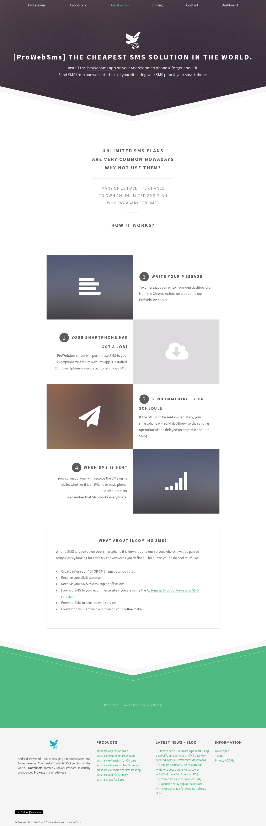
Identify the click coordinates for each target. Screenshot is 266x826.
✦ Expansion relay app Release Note (179, 784)
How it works (119, 5)
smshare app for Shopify (112, 774)
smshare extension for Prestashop (119, 770)
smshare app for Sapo (110, 779)
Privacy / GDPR (224, 760)
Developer (222, 751)
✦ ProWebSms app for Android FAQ (178, 779)
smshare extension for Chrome (116, 760)
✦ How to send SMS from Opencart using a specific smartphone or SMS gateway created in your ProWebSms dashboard (182, 755)
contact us (156, 705)
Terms (219, 755)
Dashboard (230, 5)
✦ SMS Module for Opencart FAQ (177, 774)
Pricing (157, 5)
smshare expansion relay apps (116, 755)
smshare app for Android (112, 751)
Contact (192, 5)
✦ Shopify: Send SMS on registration (179, 764)
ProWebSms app (101, 67)
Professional (37, 5)
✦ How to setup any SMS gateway (178, 769)
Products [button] (77, 5)
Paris (78, 822)
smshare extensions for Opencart (118, 765)
